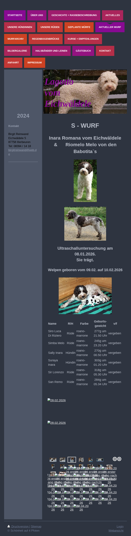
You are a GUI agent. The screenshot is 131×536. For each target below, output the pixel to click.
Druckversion (20, 526)
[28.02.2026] (85, 424)
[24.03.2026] (100, 480)
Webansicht (115, 530)
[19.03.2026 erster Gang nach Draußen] (100, 474)
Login (120, 526)
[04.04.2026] (109, 487)
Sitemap (36, 526)
